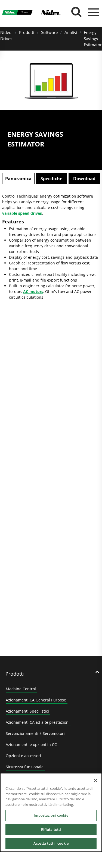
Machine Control (21, 688)
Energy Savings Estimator (93, 38)
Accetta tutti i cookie (51, 843)
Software (49, 32)
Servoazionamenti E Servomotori (35, 733)
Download (84, 179)
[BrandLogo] (17, 13)
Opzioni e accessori (23, 755)
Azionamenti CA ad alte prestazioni (38, 722)
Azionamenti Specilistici (27, 711)
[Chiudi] (95, 781)
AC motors (33, 291)
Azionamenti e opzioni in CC (31, 744)
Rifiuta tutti (51, 829)
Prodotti (26, 32)
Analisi (70, 32)
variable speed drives (22, 213)
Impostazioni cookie (51, 815)
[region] (51, 812)
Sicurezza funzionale (25, 766)
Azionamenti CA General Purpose (36, 700)
